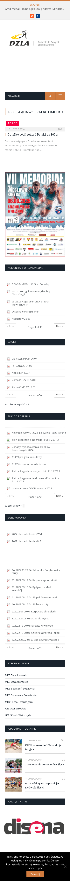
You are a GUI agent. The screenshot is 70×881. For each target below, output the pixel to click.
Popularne (14, 728)
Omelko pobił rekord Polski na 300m (33, 134)
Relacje (12, 123)
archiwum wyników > (17, 404)
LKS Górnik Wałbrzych (18, 715)
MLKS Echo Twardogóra (19, 702)
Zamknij (35, 874)
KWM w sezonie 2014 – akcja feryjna (43, 747)
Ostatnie (30, 728)
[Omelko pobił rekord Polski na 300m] (35, 125)
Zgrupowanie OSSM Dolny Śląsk (44, 764)
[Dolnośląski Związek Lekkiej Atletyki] (35, 38)
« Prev (10, 326)
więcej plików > (14, 505)
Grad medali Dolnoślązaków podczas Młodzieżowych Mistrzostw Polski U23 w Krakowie (36, 9)
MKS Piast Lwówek (16, 675)
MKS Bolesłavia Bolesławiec (21, 695)
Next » (59, 326)
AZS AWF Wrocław (15, 708)
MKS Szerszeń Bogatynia (20, 688)
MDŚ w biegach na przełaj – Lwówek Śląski (42, 785)
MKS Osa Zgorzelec (16, 682)
